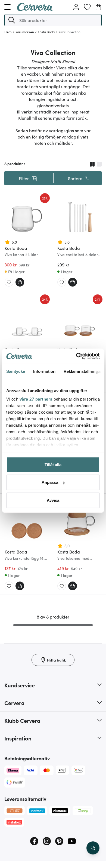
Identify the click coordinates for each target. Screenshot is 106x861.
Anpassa (50, 482)
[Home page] (34, 9)
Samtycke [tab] (15, 371)
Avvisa (53, 500)
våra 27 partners (36, 399)
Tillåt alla (53, 464)
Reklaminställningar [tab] (83, 371)
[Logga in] (76, 7)
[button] (12, 20)
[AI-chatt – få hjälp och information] (92, 847)
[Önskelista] (87, 7)
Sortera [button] (75, 178)
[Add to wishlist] (9, 282)
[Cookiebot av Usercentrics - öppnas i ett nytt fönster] (76, 356)
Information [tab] (44, 371)
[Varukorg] (98, 7)
